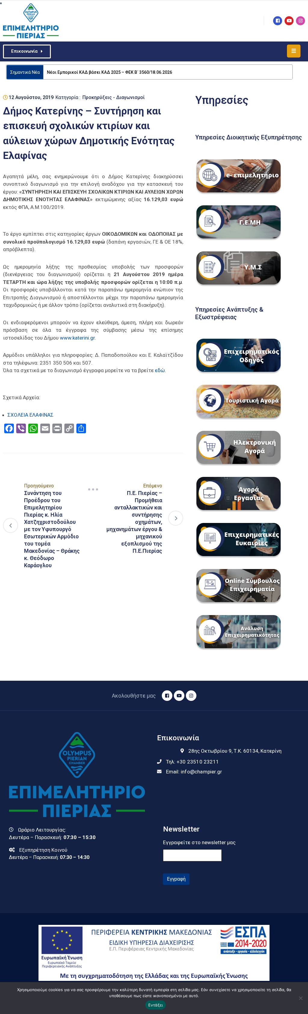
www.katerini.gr (77, 338)
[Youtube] (289, 20)
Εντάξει (155, 1005)
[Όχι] (300, 998)
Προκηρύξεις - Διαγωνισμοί (113, 97)
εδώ (160, 370)
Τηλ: (192, 762)
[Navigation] (93, 489)
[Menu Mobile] (293, 51)
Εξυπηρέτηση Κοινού (43, 850)
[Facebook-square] (277, 20)
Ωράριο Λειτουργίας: (42, 830)
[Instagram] (300, 20)
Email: (194, 772)
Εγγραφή (176, 879)
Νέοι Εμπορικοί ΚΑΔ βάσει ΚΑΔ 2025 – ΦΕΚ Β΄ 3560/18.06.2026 (109, 72)
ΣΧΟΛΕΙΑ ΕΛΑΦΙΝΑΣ (31, 415)
